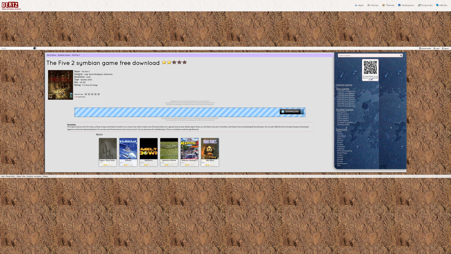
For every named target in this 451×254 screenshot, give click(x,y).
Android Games (344, 84)
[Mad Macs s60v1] (210, 166)
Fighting (340, 149)
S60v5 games (343, 120)
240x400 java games (346, 104)
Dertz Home (51, 55)
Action (339, 134)
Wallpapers (407, 5)
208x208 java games (346, 100)
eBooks (443, 5)
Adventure (341, 136)
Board (339, 142)
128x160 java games (346, 93)
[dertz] (11, 10)
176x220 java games (346, 97)
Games (375, 5)
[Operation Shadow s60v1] (169, 166)
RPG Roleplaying (344, 151)
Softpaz (45, 176)
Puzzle (340, 161)
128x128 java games (346, 91)
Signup (446, 48)
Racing (340, 140)
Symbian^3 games (345, 122)
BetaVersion (342, 164)
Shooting (341, 147)
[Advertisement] (225, 29)
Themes (390, 5)
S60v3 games (343, 118)
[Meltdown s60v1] (148, 166)
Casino (340, 155)
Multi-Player (342, 153)
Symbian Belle (343, 125)
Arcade (340, 159)
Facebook (30, 176)
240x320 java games (346, 102)
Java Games (342, 88)
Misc (339, 166)
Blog (23, 176)
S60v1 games (343, 114)
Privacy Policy (10, 176)
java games (37, 176)
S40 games (342, 112)
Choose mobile (426, 48)
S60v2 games (343, 116)
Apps (361, 5)
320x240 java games (346, 106)
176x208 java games (346, 95)
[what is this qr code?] (372, 80)
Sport (339, 138)
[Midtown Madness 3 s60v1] (189, 166)
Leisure (340, 144)
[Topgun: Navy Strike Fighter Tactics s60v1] (108, 166)
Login (437, 48)
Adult (339, 132)
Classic (340, 157)
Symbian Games (64, 55)
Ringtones (426, 5)
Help (2, 176)
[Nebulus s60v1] (128, 166)
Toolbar (18, 176)
